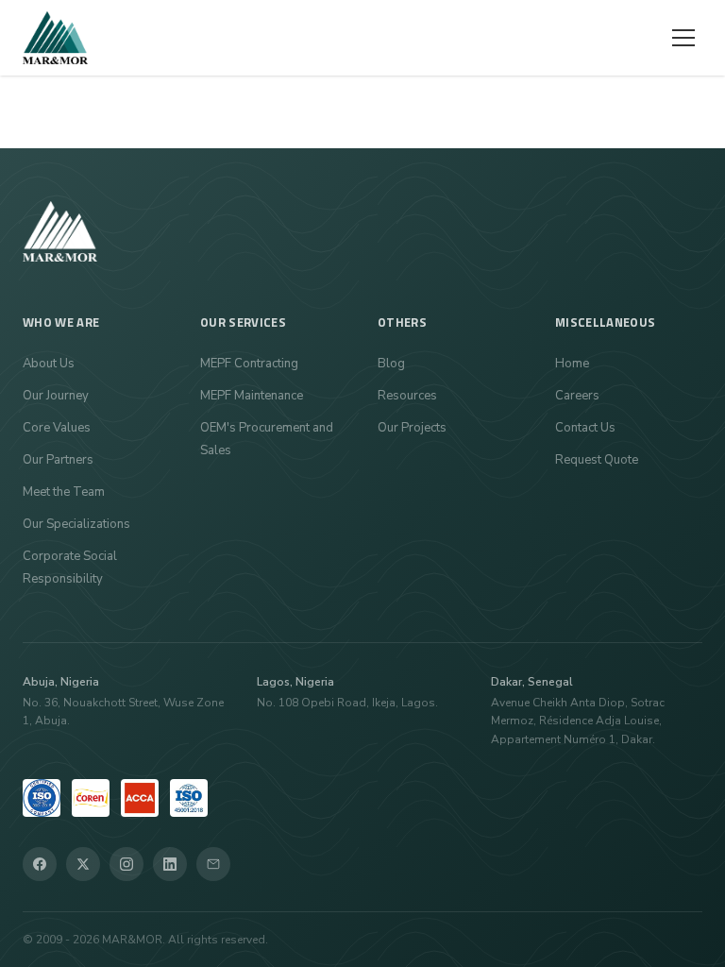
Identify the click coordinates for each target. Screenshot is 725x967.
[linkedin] (170, 864)
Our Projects (412, 427)
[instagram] (126, 864)
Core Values (57, 427)
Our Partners (58, 459)
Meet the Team (64, 492)
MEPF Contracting (249, 363)
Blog (391, 363)
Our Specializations (76, 524)
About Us (49, 363)
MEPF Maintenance (251, 395)
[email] (213, 864)
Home (572, 363)
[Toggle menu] (683, 38)
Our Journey (56, 395)
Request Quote (596, 459)
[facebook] (40, 864)
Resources (407, 395)
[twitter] (83, 864)
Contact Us (585, 427)
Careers (577, 395)
